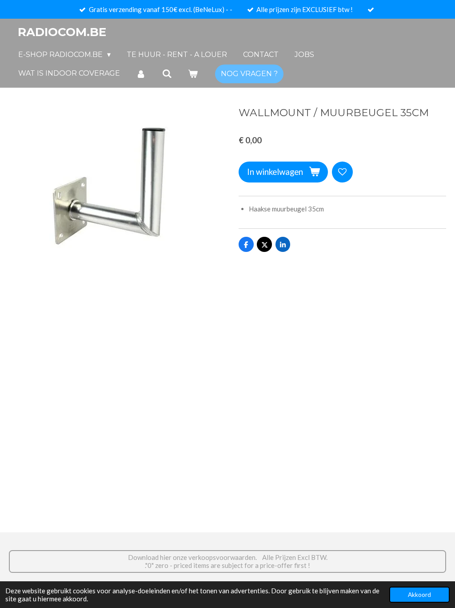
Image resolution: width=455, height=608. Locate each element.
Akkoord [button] (419, 594)
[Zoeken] (166, 73)
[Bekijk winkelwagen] (193, 73)
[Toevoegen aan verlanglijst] (342, 172)
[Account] (141, 73)
